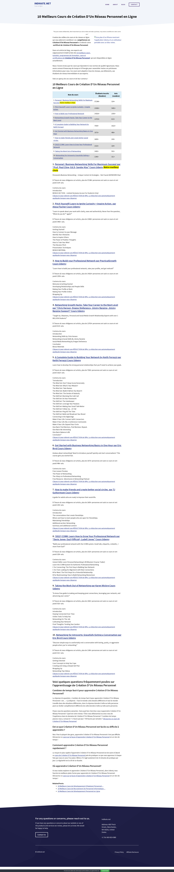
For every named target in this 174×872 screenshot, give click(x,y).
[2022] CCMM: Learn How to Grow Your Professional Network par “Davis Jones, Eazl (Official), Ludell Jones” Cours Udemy (86, 538)
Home (107, 4)
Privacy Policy (119, 852)
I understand (105, 870)
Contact (134, 4)
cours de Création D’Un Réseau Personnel (70, 755)
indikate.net (42, 3)
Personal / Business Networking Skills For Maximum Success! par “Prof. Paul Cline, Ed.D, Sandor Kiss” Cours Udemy (86, 166)
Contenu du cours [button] (59, 188)
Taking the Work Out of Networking (68, 151)
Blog (123, 4)
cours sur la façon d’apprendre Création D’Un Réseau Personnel (86, 737)
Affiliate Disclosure (132, 852)
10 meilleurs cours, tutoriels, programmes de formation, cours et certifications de (72, 55)
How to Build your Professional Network (69, 113)
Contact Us (41, 835)
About (115, 4)
